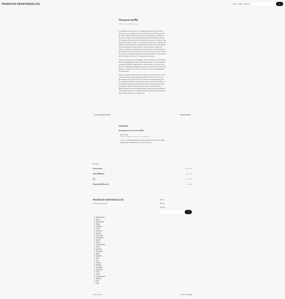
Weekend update (185, 114)
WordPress (189, 294)
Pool (97, 260)
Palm (97, 258)
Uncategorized (100, 276)
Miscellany (99, 251)
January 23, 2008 (124, 134)
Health (98, 240)
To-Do (98, 271)
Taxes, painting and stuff (102, 114)
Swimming (99, 269)
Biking (98, 224)
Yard (97, 283)
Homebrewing (100, 244)
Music (98, 253)
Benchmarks (100, 221)
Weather (98, 278)
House (98, 246)
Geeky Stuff (136, 24)
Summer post (97, 168)
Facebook (99, 231)
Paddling (99, 256)
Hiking (98, 242)
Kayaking (99, 249)
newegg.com (130, 62)
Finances (98, 233)
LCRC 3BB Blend (98, 174)
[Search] (279, 4)
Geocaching (99, 237)
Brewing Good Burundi (101, 184)
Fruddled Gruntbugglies (20, 4)
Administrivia (100, 217)
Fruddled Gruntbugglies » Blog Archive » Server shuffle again (134, 136)
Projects (98, 262)
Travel (98, 274)
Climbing (99, 226)
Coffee (98, 228)
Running (98, 265)
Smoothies (99, 267)
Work (97, 281)
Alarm (98, 219)
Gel (94, 179)
